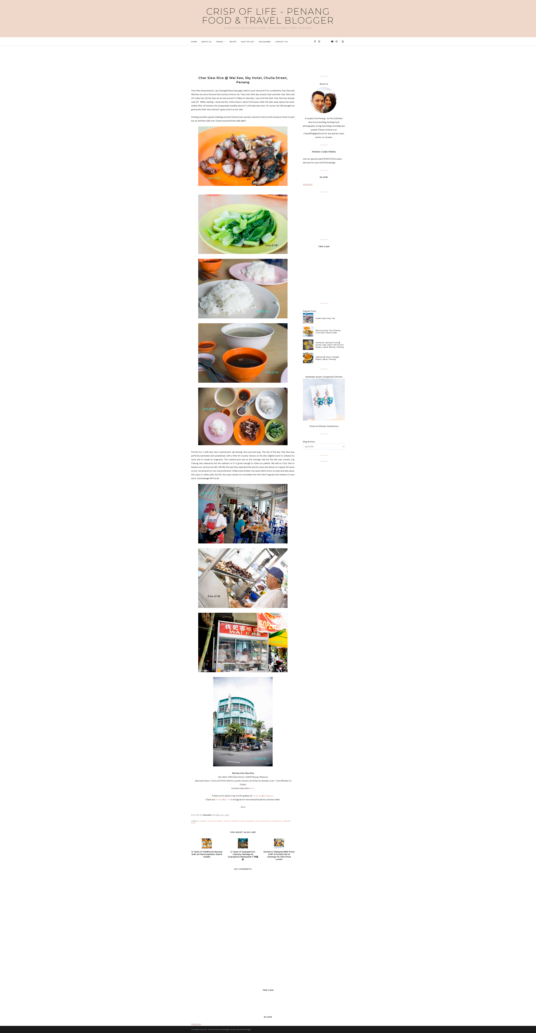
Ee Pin (228, 799)
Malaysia (266, 821)
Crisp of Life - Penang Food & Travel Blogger (268, 16)
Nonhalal (277, 821)
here (252, 788)
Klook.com (308, 184)
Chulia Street (215, 821)
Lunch (258, 821)
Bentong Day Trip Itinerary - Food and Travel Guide (328, 331)
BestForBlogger (245, 1029)
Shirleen (219, 799)
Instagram (268, 795)
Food (226, 821)
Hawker (250, 821)
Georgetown (238, 821)
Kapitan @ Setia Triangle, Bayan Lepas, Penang (327, 358)
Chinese (203, 821)
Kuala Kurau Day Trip (325, 318)
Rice (193, 823)
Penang (287, 821)
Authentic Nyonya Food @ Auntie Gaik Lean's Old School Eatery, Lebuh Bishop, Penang (329, 344)
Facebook (257, 795)
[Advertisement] (242, 60)
